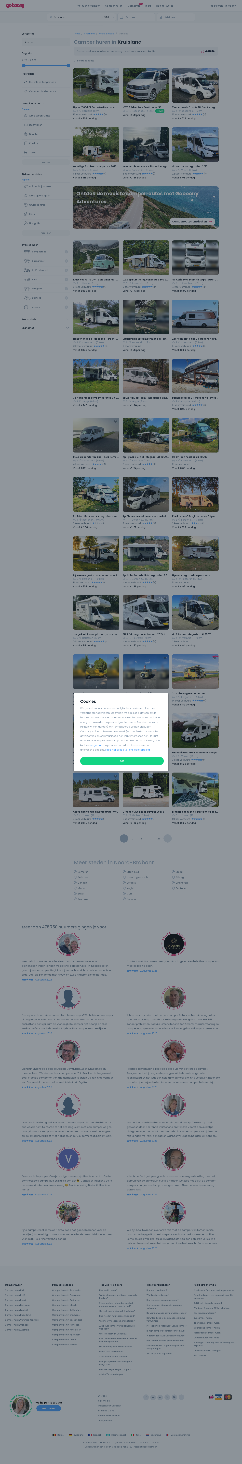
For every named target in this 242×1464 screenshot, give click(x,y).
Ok (122, 761)
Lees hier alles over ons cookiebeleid (127, 749)
